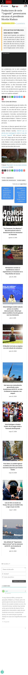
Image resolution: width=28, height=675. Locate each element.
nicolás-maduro (21, 180)
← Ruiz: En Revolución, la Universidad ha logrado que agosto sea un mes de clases (7, 193)
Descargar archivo (6, 53)
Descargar (5, 167)
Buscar (25, 3)
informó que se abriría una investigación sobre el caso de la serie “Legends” (14, 133)
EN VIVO (8, 2)
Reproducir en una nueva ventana (17, 165)
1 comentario (20, 23)
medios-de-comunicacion (9, 180)
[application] (14, 59)
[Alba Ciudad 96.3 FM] (14, 6)
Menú (2, 3)
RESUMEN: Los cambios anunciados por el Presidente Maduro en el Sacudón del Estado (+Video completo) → (21, 195)
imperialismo (10, 178)
